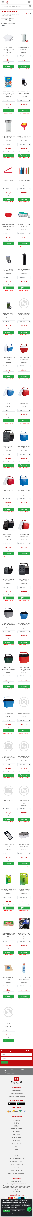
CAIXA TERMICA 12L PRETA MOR (8, 579)
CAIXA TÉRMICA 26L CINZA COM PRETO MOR (8, 624)
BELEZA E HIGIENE (16, 1129)
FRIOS (16, 1146)
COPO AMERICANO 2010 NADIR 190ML (24, 48)
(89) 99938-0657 (17, 1181)
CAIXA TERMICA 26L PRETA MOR (8, 447)
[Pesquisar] (30, 6)
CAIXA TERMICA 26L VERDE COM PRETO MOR (24, 712)
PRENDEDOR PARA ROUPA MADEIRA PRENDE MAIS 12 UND (8, 935)
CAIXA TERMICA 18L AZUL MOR (8, 402)
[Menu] (2, 2)
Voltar (29, 13)
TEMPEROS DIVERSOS (16, 1170)
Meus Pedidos (10, 1070)
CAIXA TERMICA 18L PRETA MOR (24, 579)
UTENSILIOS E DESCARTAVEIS (16, 1173)
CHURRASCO (16, 1141)
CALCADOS (16, 1135)
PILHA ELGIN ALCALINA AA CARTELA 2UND (8, 889)
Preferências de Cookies (10, 1213)
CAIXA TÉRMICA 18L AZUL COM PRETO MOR (24, 624)
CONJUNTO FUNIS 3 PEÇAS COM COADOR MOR (24, 137)
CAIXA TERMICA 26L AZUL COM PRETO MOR (24, 757)
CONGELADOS (16, 1144)
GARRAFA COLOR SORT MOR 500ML (24, 181)
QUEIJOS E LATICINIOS (16, 1161)
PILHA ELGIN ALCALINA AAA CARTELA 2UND (24, 889)
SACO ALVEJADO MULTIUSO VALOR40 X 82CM (8, 49)
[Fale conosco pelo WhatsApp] (29, 1209)
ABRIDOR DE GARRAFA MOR (8, 1022)
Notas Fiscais (10, 1073)
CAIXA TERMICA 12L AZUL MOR (8, 358)
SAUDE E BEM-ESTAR (16, 1164)
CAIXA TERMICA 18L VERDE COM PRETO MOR (8, 801)
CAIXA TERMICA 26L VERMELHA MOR (8, 491)
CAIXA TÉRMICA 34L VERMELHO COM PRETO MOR (24, 669)
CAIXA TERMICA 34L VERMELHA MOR (24, 535)
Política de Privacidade (16, 1093)
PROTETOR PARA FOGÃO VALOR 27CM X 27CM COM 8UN (24, 935)
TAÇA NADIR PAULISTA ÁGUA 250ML (24, 225)
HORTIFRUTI (16, 1149)
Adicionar (9, 66)
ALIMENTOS (16, 1120)
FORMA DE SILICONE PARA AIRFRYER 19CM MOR (8, 225)
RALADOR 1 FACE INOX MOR (8, 845)
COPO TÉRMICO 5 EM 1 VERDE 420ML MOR (8, 314)
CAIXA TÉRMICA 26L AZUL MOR (24, 447)
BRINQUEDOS (16, 1132)
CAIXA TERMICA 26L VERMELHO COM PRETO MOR (8, 758)
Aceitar (6, 1210)
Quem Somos (16, 1091)
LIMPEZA (16, 1152)
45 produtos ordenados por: (8, 23)
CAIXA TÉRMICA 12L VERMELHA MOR (24, 358)
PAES (16, 1155)
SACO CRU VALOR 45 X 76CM (8, 978)
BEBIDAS (16, 1126)
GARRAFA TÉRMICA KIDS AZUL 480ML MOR (24, 978)
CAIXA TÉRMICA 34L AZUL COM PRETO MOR (8, 712)
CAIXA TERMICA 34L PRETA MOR (8, 535)
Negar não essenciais (17, 1210)
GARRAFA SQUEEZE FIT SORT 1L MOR (24, 269)
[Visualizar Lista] (12, 19)
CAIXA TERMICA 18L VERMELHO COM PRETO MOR (24, 802)
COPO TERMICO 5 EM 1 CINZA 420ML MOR (8, 269)
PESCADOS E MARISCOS (16, 1158)
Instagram (17, 1191)
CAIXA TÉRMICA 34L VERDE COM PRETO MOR (8, 668)
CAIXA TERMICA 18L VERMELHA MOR (24, 402)
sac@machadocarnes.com (17, 1184)
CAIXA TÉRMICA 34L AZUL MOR (24, 491)
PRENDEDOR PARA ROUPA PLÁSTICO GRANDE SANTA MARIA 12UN (8, 93)
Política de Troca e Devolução (16, 1096)
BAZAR (16, 1123)
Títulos (25, 1070)
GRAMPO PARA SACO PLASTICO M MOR (8, 181)
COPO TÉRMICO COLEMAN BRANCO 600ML (8, 137)
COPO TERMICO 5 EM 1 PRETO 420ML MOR (24, 92)
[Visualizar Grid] (10, 19)
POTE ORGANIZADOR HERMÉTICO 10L (24, 845)
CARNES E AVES (16, 1138)
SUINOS (16, 1167)
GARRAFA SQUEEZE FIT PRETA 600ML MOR (24, 314)
